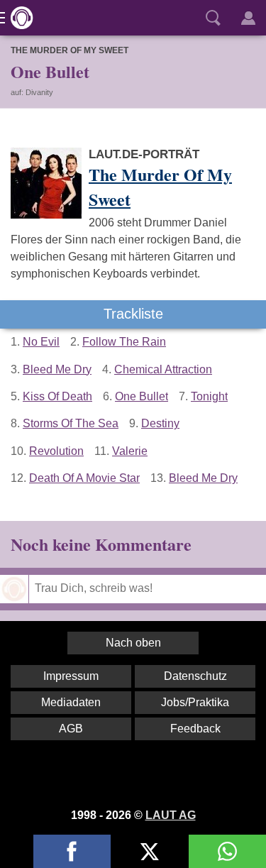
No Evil (41, 342)
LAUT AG (170, 815)
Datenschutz (195, 676)
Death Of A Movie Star (84, 478)
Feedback (195, 729)
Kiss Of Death (57, 396)
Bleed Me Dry (57, 369)
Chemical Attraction (163, 369)
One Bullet (141, 396)
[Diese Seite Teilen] (72, 851)
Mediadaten (71, 702)
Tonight (209, 396)
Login (248, 17)
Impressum (71, 676)
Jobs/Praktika (195, 702)
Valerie (130, 451)
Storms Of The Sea (70, 423)
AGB (71, 729)
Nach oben (133, 643)
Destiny (160, 423)
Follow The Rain (124, 342)
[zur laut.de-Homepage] (17, 17)
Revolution (56, 451)
